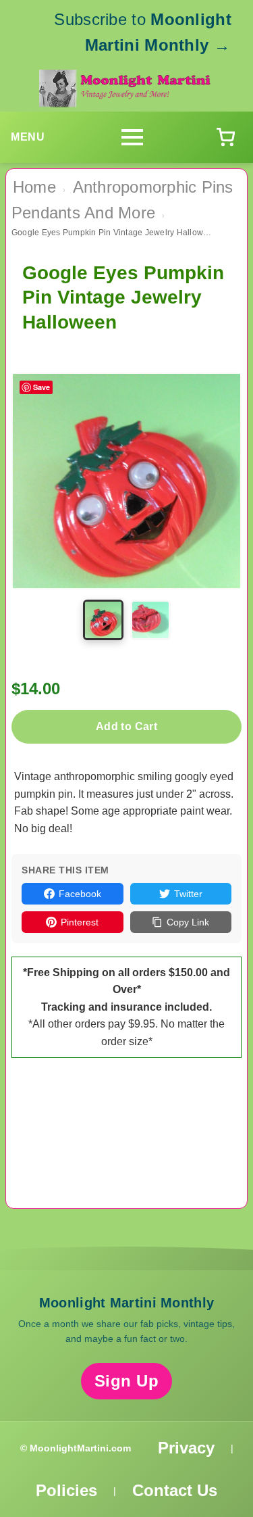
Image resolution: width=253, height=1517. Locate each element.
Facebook (80, 893)
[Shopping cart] (225, 137)
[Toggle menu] (132, 137)
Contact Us (174, 1490)
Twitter (188, 893)
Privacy (186, 1448)
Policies (66, 1490)
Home (34, 187)
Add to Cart (126, 726)
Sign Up (126, 1381)
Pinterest (80, 922)
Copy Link (188, 922)
